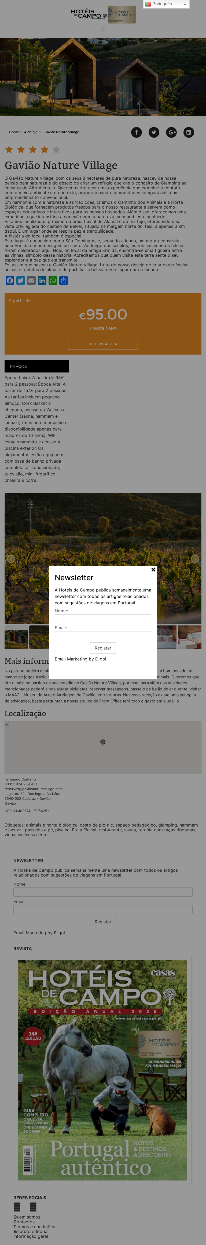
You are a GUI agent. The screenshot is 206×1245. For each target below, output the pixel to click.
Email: (61, 627)
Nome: (61, 611)
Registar (103, 648)
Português (161, 4)
